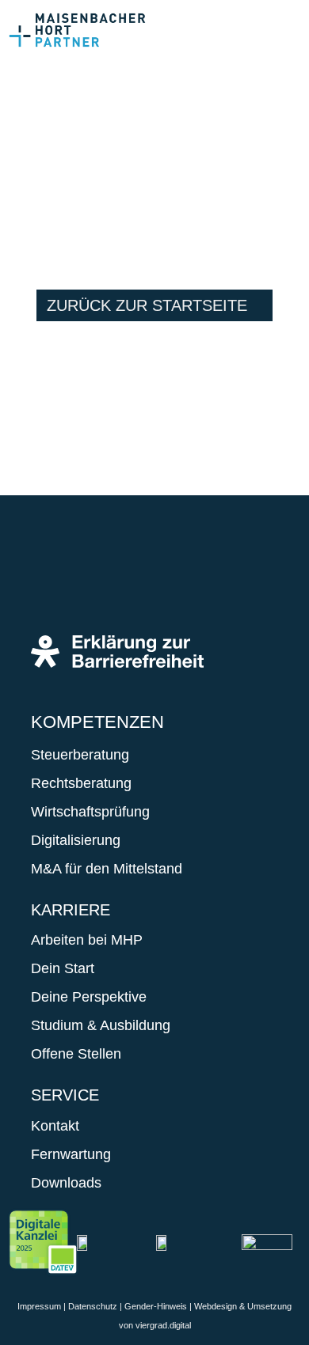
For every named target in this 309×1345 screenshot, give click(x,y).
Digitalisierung (75, 840)
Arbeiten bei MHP (87, 940)
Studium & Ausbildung (100, 1025)
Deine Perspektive (89, 997)
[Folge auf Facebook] (51, 578)
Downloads (66, 1183)
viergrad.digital (163, 1325)
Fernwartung (71, 1154)
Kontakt (55, 1126)
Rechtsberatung (81, 783)
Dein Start (62, 968)
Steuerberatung (80, 755)
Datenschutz (92, 1306)
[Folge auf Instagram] (99, 578)
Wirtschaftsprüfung (90, 812)
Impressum (39, 1306)
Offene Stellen (76, 1054)
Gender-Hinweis (155, 1306)
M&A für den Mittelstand (106, 869)
